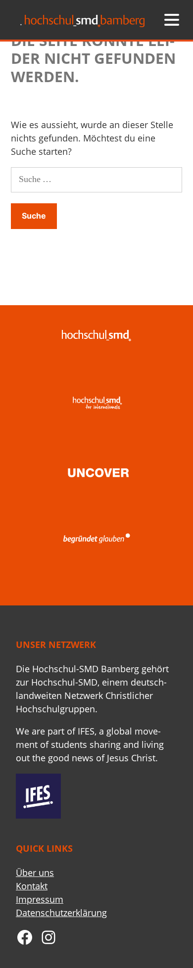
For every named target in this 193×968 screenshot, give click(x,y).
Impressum (39, 899)
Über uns (35, 872)
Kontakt (32, 886)
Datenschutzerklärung (61, 913)
